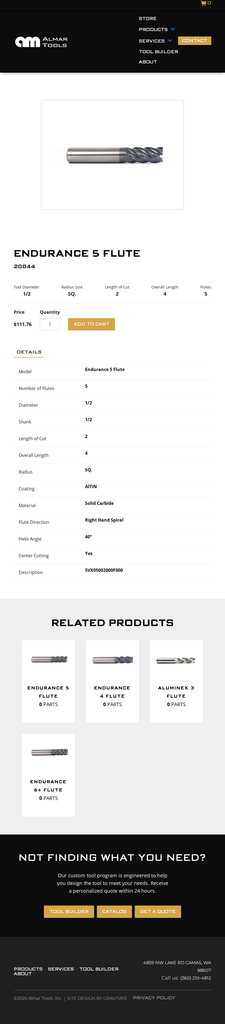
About (148, 62)
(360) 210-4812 (195, 978)
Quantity (50, 312)
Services (152, 41)
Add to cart (91, 324)
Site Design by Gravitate (97, 998)
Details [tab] (28, 352)
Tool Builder (158, 52)
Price (19, 312)
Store (148, 19)
